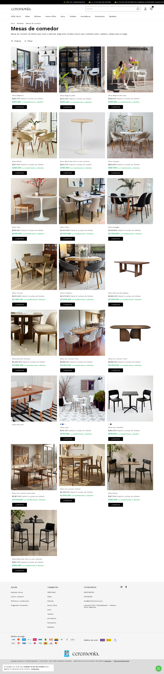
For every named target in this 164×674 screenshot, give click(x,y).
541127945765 (89, 592)
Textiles (73, 16)
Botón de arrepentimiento (121, 661)
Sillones (37, 16)
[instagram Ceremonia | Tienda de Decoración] (121, 587)
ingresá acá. (107, 661)
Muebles (112, 16)
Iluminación (100, 16)
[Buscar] (137, 8)
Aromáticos (85, 16)
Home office (50, 16)
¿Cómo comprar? (17, 597)
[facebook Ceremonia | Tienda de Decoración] (126, 587)
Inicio (13, 23)
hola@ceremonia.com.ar (93, 601)
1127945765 (88, 597)
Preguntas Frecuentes (19, 605)
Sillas (27, 16)
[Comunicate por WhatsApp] (158, 668)
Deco (63, 16)
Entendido (35, 669)
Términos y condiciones (20, 601)
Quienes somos (17, 592)
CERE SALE (16, 16)
